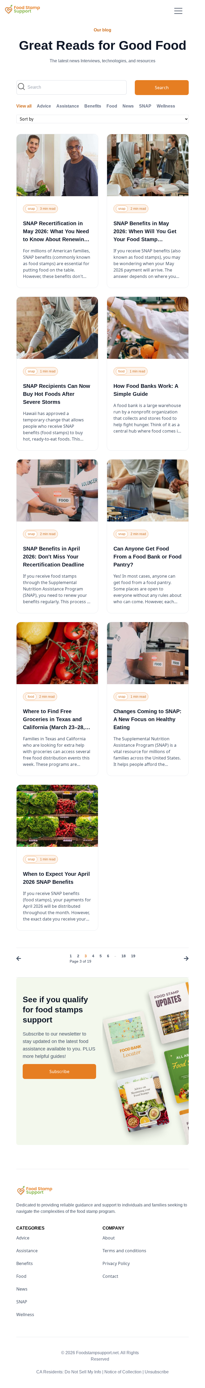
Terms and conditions (124, 1251)
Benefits (92, 106)
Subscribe (59, 1071)
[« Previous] (20, 959)
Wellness (166, 106)
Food (112, 106)
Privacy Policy (116, 1263)
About (108, 1238)
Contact (110, 1276)
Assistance (67, 106)
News (128, 106)
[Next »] (185, 959)
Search (162, 88)
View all (23, 106)
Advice (44, 106)
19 (133, 956)
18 (123, 956)
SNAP (145, 106)
